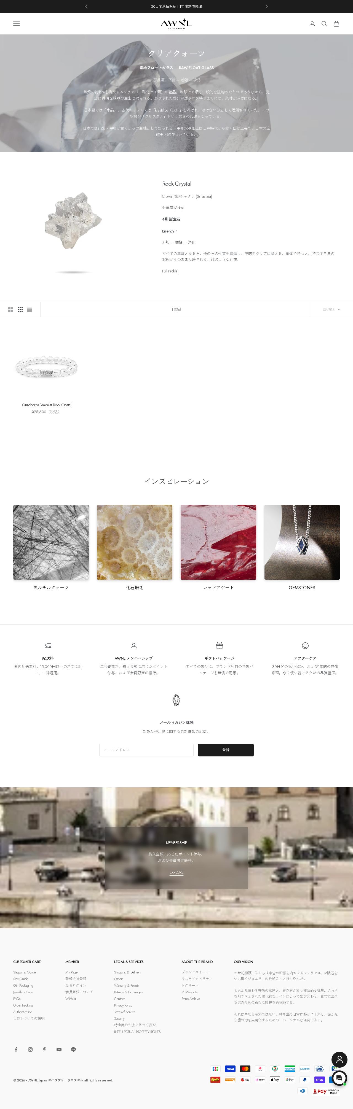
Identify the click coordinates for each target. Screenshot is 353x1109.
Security (119, 1018)
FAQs (16, 998)
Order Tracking (23, 1005)
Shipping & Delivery (127, 972)
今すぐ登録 (300, 1084)
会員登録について (79, 992)
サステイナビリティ (197, 978)
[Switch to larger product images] (10, 309)
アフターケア (305, 658)
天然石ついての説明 (28, 1018)
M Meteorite (189, 992)
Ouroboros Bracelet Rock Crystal (46, 405)
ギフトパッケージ (219, 658)
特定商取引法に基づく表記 (135, 1025)
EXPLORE (176, 872)
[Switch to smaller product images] (20, 309)
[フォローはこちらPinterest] (44, 1049)
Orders (118, 978)
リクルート (190, 985)
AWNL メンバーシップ (134, 658)
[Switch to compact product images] (29, 309)
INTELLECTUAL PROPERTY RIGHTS (137, 1031)
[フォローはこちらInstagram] (30, 1049)
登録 (225, 750)
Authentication (22, 1012)
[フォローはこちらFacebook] (16, 1049)
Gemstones (302, 588)
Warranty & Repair (126, 985)
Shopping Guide (24, 972)
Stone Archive (190, 998)
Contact (119, 998)
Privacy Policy (123, 1005)
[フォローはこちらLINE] (73, 1049)
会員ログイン (75, 985)
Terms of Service (124, 1012)
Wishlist (70, 998)
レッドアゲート (218, 588)
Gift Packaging (23, 985)
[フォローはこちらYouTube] (59, 1049)
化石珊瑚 (134, 588)
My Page (71, 972)
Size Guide (20, 978)
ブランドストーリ (195, 972)
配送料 (48, 658)
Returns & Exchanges (128, 992)
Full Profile (169, 271)
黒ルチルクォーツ (51, 588)
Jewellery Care (22, 992)
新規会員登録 (75, 978)
